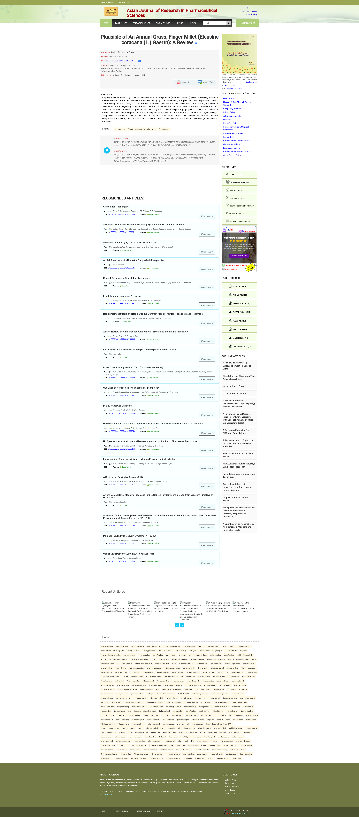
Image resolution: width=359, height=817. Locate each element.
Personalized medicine (122, 711)
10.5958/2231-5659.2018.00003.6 (121, 526)
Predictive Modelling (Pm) (171, 689)
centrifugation (200, 698)
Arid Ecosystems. (210, 685)
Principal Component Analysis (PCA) (114, 659)
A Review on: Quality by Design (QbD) (123, 477)
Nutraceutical (120, 129)
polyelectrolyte (122, 646)
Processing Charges (237, 214)
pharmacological (237, 672)
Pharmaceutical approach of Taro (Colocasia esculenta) (133, 367)
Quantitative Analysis (161, 659)
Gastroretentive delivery (166, 694)
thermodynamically (230, 698)
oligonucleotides (121, 758)
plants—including (122, 719)
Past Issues (121, 23)
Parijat (202, 732)
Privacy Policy (229, 112)
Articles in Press (232, 786)
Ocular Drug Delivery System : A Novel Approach (129, 553)
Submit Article (248, 22)
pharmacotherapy (125, 732)
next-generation (205, 707)
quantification (171, 655)
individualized (164, 711)
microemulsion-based (124, 698)
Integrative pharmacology (110, 676)
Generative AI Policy (232, 144)
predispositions (204, 711)
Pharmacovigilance (139, 745)
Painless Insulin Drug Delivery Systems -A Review (129, 535)
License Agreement (232, 148)
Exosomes (236, 707)
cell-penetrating (123, 707)
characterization (107, 646)
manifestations (223, 737)
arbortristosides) (204, 728)
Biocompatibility (231, 651)
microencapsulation (186, 664)
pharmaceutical (202, 664)
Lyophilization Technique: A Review (122, 296)
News (193, 23)
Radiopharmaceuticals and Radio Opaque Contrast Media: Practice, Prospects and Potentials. (153, 313)
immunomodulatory (188, 676)
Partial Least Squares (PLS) (140, 659)
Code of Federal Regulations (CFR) (219, 724)
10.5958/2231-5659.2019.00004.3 (121, 268)
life (192, 741)
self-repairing (180, 651)
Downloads (230, 790)
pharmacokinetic (189, 668)
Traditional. (247, 732)
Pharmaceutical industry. (155, 728)
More (180, 23)
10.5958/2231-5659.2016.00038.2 (121, 304)
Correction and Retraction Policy (237, 140)
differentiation (120, 737)
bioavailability (203, 668)
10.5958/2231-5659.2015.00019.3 (121, 232)
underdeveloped (107, 715)
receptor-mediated (222, 702)
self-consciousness (123, 741)
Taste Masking (106, 672)
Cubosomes (188, 689)
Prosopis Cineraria (139, 685)
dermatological (214, 698)
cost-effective (251, 672)
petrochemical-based (155, 646)
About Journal (108, 2)
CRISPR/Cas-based (156, 707)
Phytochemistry (155, 685)
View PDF (186, 82)
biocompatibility (225, 685)
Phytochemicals (234, 732)
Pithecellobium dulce (183, 750)
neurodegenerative (173, 707)
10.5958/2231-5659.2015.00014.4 (121, 431)
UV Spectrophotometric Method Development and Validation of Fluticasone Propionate (150, 441)
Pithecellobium (215, 745)
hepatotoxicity (234, 676)
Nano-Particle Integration (204, 758)
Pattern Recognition (179, 659)
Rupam (132, 52)
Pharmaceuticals (121, 672)
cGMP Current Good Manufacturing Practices (118, 728)
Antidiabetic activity (237, 750)
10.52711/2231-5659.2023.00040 (121, 378)
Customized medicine (151, 715)
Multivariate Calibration (216, 659)
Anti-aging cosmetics (133, 702)
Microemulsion (117, 702)
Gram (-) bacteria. (149, 651)
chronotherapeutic (108, 689)
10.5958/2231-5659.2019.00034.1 (121, 395)
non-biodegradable (173, 646)
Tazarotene (173, 737)
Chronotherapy (218, 689)
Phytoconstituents (135, 129)
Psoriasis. (197, 737)
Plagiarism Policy (230, 123)
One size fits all (134, 715)
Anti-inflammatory (133, 681)
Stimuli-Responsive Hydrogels (211, 651)
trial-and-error (231, 711)
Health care (121, 715)
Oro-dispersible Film (173, 758)
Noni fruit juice (106, 681)
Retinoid (162, 737)
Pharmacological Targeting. (111, 655)
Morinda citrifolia (248, 676)
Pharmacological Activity (173, 685)
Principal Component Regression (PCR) (242, 659)
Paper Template (236, 190)
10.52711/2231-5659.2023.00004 (121, 339)
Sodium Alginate (244, 646)
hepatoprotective (251, 728)
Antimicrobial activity (212, 646)
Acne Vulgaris (185, 737)
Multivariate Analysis (245, 655)
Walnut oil (105, 702)
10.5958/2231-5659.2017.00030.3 (121, 485)
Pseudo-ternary (141, 698)
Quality (140, 728)
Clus (174, 664)
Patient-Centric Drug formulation (229, 758)
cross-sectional (107, 741)
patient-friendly (217, 754)
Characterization (189, 646)
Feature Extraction (162, 664)
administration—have (174, 702)
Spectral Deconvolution (109, 664)
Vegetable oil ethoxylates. (154, 702)
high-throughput (201, 655)
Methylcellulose (122, 694)
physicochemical (217, 668)
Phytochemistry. (163, 681)
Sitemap (160, 811)
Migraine (210, 719)
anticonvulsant (135, 750)
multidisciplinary (190, 707)
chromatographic (208, 672)
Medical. (214, 741)
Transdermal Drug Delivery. (237, 689)
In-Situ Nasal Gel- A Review (117, 405)
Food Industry (135, 672)
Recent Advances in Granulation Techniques (126, 278)
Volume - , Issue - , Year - (129, 75)
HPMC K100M (183, 694)
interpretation (144, 655)
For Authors (163, 23)
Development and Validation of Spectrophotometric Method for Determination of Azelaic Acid (153, 423)
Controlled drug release (220, 694)
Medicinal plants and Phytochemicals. (115, 724)
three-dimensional (173, 754)
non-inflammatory (135, 737)
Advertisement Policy (232, 116)
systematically (206, 715)
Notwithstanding (247, 711)
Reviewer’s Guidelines (233, 133)
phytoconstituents (236, 715)
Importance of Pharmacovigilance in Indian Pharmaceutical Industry (139, 459)
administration (121, 668)
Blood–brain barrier (222, 707)
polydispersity (186, 698)
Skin (179, 741)
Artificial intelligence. (153, 676)
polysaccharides (219, 676)
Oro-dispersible (157, 754)
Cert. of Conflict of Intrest (241, 206)
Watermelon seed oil (247, 698)
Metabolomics (127, 664)
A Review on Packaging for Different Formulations (130, 242)
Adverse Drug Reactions (158, 745)
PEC (199, 646)
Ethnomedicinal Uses (193, 685)
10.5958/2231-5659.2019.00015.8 (121, 561)
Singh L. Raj (115, 52)
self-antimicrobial (137, 646)
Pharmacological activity (217, 732)
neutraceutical (216, 664)
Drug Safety (181, 745)
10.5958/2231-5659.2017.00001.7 (121, 543)
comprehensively (193, 681)
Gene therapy (248, 707)
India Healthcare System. (197, 745)
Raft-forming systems (200, 694)
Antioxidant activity (201, 750)
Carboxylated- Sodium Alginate (112, 651)
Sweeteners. (148, 672)
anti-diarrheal (122, 750)
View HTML (207, 82)
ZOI (224, 646)
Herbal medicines (223, 719)
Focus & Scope (229, 98)
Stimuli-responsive (165, 651)
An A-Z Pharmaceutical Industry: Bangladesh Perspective (133, 260)
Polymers (243, 651)
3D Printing (188, 758)
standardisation (193, 672)
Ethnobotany (238, 719)
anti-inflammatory (171, 676)
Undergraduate (202, 741)
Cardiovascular (150, 129)
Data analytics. (177, 715)
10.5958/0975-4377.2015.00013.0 (121, 214)
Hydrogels (192, 651)
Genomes (165, 715)
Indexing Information (239, 222)
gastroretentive (107, 694)
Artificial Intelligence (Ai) (127, 689)
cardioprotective (107, 750)
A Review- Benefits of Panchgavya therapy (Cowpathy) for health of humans (143, 224)
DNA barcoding (137, 676)
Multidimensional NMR (143, 664)
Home (105, 23)
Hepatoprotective (169, 732)
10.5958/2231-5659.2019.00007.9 (121, 60)
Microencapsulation (232, 664)
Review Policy (229, 137)
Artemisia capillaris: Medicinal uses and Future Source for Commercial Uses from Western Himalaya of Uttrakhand (158, 496)
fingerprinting (223, 672)
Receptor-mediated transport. (145, 711)
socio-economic (178, 681)
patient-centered (162, 672)
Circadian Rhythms (203, 689)
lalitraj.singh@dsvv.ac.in (119, 56)
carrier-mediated (107, 707)
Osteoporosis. (164, 129)
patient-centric (202, 754)
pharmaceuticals (185, 655)
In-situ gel (149, 694)
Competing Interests (232, 108)
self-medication (238, 737)
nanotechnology (192, 702)
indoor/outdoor (139, 741)
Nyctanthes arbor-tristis (188, 732)
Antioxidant (119, 681)
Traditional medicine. (109, 754)
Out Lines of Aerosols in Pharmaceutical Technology (131, 387)
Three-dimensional (141, 754)
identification (158, 655)
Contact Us (123, 2)
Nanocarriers (106, 711)
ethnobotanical (220, 715)
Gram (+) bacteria (133, 651)
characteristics (232, 668)
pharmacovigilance (243, 741)
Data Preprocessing (197, 659)
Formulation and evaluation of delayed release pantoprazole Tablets (139, 349)
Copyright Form (237, 198)
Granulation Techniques (116, 206)
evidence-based (178, 672)
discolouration (150, 737)
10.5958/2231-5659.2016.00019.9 (121, 449)
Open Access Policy (232, 155)
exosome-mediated (139, 707)
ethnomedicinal (238, 681)
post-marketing (123, 745)
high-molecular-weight (139, 758)
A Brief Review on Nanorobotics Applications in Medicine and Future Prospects (145, 331)
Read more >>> (251, 82)
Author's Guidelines (239, 182)
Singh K (124, 52)
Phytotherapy (251, 719)
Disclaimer (227, 119)
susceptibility (178, 711)
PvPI (172, 745)
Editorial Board (142, 23)
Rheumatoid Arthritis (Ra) (149, 689)
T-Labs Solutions (240, 813)
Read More (206, 216)
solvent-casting (125, 754)
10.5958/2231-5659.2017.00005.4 (121, 413)
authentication (215, 655)
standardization (198, 719)
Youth (186, 741)
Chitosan (232, 646)
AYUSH (125, 676)
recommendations (138, 724)
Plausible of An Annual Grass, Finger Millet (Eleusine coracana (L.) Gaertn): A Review (160, 39)
